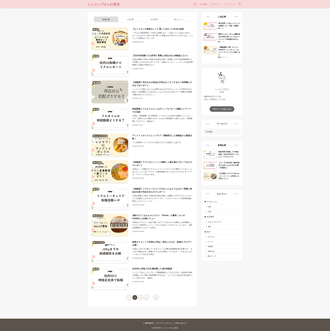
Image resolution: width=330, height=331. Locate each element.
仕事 (209, 206)
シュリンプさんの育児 (104, 4)
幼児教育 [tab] (154, 19)
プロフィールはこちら (222, 109)
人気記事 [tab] (130, 19)
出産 (209, 211)
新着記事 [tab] (106, 19)
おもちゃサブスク (214, 222)
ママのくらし (212, 201)
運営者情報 (149, 323)
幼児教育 (210, 216)
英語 (209, 226)
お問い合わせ (180, 323)
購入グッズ (212, 256)
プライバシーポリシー (164, 323)
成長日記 (211, 251)
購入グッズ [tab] (178, 19)
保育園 (210, 246)
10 (156, 297)
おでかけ (211, 237)
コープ (210, 241)
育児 (209, 231)
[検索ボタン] (239, 4)
